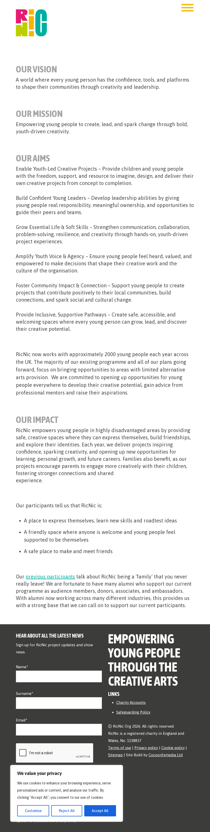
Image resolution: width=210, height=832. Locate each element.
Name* (22, 667)
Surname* (24, 693)
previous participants (50, 576)
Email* (21, 720)
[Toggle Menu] (187, 8)
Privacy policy (146, 748)
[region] (66, 793)
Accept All (100, 811)
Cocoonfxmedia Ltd (166, 755)
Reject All (67, 811)
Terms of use (119, 748)
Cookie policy (173, 748)
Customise (33, 811)
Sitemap (115, 755)
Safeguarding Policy (133, 712)
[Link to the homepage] (31, 17)
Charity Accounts (131, 702)
